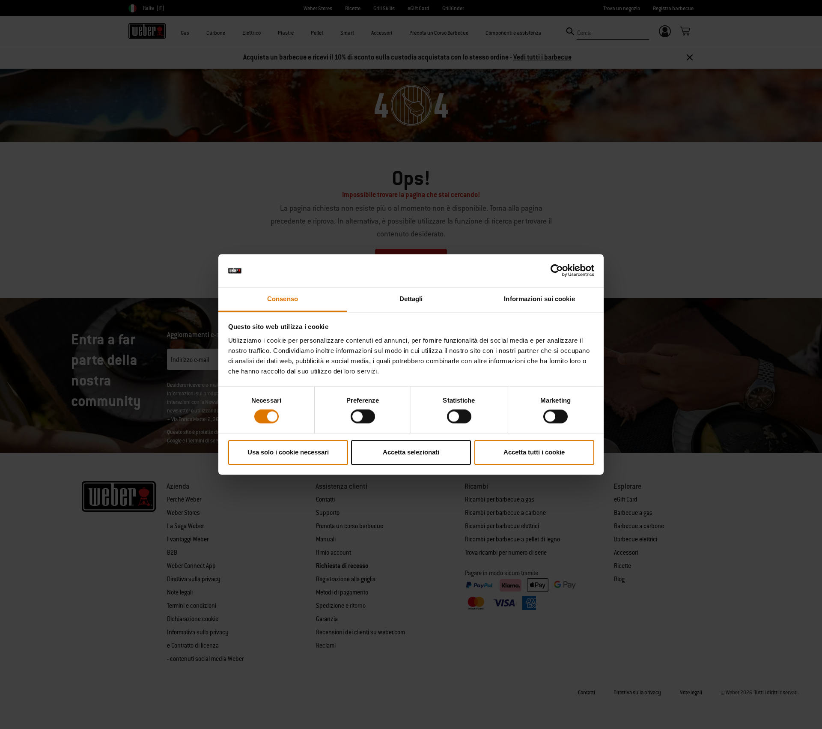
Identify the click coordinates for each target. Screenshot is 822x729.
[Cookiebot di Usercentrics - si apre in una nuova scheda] (556, 270)
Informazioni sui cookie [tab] (539, 298)
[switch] (363, 417)
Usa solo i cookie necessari (288, 452)
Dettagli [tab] (411, 298)
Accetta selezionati (411, 452)
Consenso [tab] (282, 298)
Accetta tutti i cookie (534, 452)
